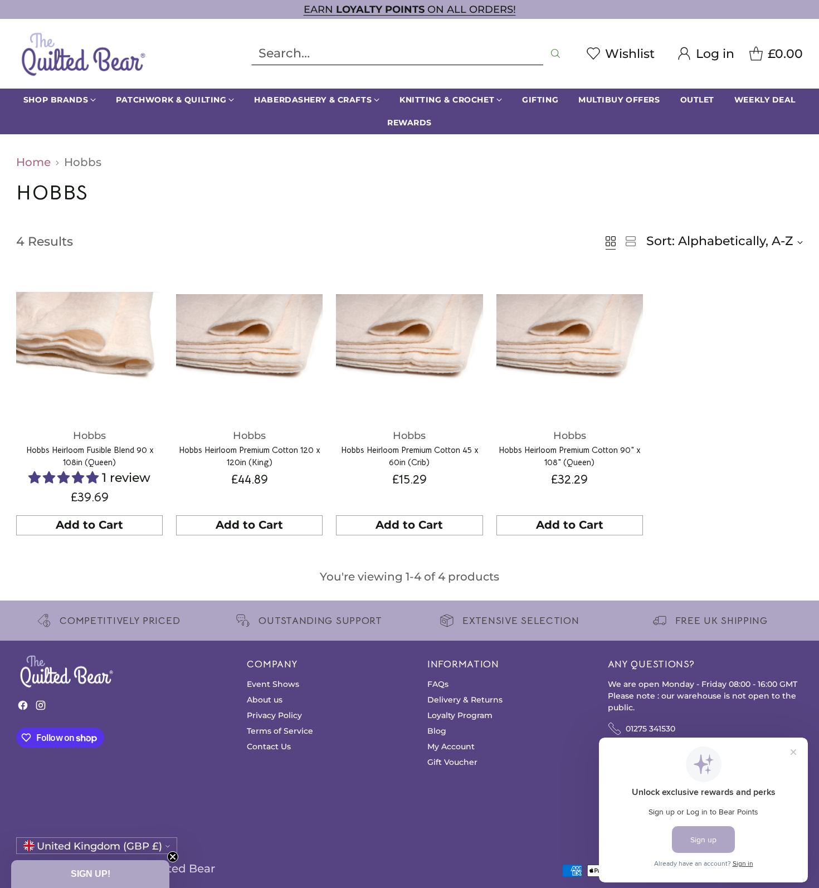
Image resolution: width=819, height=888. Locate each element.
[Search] (555, 53)
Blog (436, 731)
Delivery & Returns (465, 700)
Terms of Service (280, 731)
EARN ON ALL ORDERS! (410, 9)
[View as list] (630, 241)
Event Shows (273, 684)
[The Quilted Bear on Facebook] (23, 708)
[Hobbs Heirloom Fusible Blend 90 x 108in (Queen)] (89, 345)
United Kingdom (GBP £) (99, 846)
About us (264, 700)
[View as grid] (610, 241)
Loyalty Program (460, 715)
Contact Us (269, 746)
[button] (65, 477)
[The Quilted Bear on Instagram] (40, 708)
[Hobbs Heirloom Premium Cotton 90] (569, 345)
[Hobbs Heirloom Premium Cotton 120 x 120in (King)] (249, 345)
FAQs (437, 684)
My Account (451, 746)
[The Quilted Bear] (83, 54)
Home (33, 162)
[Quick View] (148, 287)
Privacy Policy (274, 715)
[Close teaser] (172, 856)
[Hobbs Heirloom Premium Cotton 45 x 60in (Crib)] (409, 345)
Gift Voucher (452, 762)
